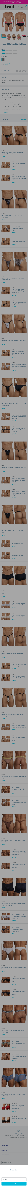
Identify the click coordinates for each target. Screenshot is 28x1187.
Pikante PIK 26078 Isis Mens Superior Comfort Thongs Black (19, 677)
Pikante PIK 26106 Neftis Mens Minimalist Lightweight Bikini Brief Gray (19, 366)
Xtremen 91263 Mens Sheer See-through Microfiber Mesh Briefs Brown (19, 1056)
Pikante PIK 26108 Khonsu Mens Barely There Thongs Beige (18, 353)
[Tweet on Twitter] (23, 71)
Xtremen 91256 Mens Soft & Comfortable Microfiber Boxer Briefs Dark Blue (13, 904)
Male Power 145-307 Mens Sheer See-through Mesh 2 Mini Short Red (18, 1107)
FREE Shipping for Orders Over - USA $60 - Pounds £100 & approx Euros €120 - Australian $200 (14, 2)
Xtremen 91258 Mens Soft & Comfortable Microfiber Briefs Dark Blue (19, 993)
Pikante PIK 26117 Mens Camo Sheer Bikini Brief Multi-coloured (18, 228)
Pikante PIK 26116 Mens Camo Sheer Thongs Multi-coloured (18, 240)
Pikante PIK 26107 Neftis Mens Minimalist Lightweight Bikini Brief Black (13, 404)
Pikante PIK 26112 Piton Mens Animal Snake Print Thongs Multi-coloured (18, 291)
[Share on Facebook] (17, 71)
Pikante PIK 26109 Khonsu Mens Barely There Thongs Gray (13, 341)
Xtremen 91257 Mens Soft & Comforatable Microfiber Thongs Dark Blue (18, 929)
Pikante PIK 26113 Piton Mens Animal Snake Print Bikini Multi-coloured (12, 278)
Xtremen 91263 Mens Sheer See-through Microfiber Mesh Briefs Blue (13, 1094)
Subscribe (14, 1183)
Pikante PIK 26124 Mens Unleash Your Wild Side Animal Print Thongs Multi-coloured (12, 153)
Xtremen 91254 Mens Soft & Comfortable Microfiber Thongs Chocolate (13, 840)
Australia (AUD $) (5, 1162)
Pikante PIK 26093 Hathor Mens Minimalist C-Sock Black (12, 531)
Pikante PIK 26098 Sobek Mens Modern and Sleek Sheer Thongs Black (19, 429)
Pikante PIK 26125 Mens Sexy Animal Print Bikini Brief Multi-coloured (19, 165)
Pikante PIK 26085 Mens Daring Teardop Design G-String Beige (13, 715)
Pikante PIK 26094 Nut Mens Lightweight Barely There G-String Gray (18, 493)
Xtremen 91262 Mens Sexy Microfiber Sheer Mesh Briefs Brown (12, 1031)
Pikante (3, 150)
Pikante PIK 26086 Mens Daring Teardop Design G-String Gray (13, 654)
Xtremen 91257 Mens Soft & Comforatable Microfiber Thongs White (13, 968)
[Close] (26, 1167)
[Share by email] (25, 71)
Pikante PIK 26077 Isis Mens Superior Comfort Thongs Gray (19, 726)
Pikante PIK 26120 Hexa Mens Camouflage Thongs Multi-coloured (13, 216)
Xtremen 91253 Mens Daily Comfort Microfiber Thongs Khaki (13, 777)
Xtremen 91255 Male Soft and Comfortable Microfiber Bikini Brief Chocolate (19, 853)
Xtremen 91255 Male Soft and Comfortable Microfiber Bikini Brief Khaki (19, 866)
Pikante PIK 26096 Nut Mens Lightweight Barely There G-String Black (13, 468)
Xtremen (3, 774)
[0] (25, 7)
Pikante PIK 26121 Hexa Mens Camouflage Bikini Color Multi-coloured (19, 178)
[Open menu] (2, 6)
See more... (24, 119)
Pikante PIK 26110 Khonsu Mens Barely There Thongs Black (19, 303)
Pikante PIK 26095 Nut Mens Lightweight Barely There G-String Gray (18, 480)
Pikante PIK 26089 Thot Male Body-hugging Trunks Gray (18, 604)
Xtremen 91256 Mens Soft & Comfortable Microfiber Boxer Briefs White (19, 916)
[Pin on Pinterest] (20, 71)
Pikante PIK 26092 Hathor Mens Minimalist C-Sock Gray (19, 542)
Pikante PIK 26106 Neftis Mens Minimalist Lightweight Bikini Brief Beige (19, 416)
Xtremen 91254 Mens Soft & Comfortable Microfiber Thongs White (19, 802)
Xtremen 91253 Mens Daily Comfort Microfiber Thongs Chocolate (18, 789)
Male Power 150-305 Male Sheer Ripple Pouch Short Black (19, 1119)
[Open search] (19, 7)
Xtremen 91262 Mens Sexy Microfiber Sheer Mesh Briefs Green (18, 1043)
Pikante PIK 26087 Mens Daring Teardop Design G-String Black (19, 665)
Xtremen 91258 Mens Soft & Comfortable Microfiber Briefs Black (19, 980)
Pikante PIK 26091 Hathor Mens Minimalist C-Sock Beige (19, 554)
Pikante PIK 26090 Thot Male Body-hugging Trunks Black (13, 592)
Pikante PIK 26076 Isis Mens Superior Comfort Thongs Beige (18, 739)
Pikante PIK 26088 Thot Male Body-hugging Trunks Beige (18, 615)
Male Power (14, 1103)
